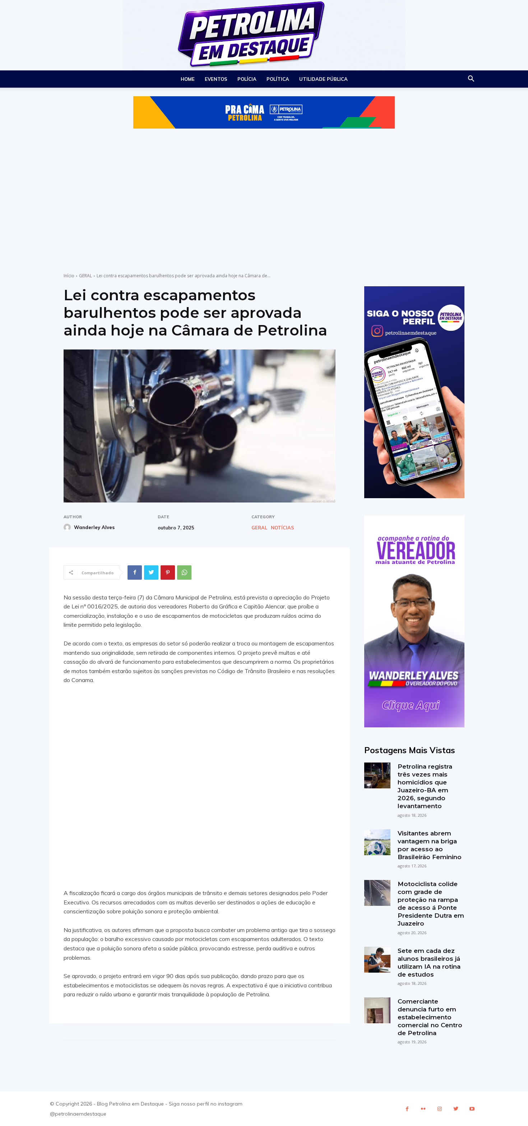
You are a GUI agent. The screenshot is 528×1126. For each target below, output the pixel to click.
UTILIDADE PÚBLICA (323, 79)
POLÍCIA (246, 79)
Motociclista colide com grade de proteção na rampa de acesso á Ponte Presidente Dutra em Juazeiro (431, 903)
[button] (471, 79)
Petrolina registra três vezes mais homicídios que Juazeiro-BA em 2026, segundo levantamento (425, 786)
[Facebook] (135, 572)
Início (69, 276)
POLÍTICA (278, 79)
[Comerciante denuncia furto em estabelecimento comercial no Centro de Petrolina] (377, 1010)
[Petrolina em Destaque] (264, 35)
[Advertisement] (264, 190)
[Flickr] (423, 1109)
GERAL (85, 276)
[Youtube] (472, 1109)
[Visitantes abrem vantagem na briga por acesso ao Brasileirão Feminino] (377, 842)
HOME (188, 79)
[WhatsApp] (184, 572)
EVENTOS (216, 79)
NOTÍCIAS (282, 527)
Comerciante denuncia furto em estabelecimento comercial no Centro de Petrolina (430, 1017)
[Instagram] (439, 1109)
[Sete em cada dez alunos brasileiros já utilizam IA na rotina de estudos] (377, 960)
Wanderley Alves (94, 527)
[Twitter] (151, 572)
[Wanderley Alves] (68, 527)
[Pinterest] (168, 572)
